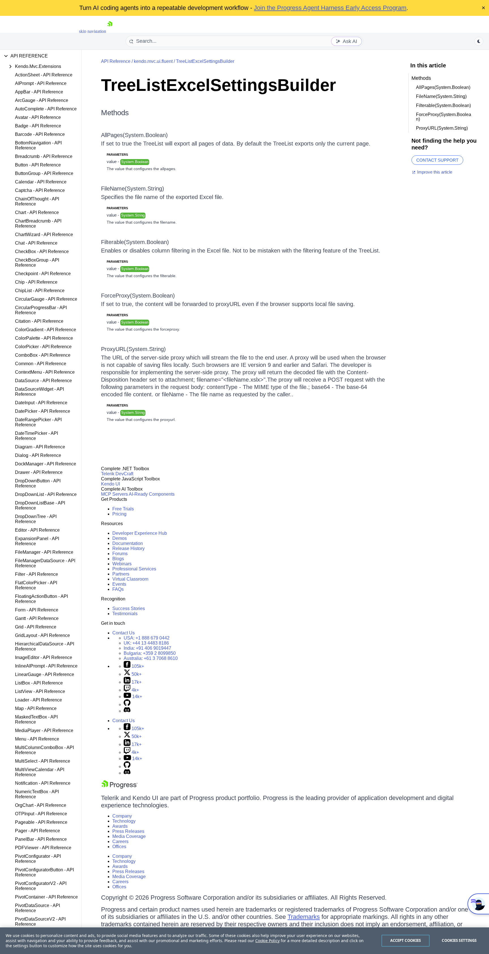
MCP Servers (114, 494)
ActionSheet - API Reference (43, 74)
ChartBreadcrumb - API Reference (38, 223)
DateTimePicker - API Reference (36, 436)
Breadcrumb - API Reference (43, 156)
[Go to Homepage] (109, 31)
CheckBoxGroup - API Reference (37, 263)
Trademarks (304, 916)
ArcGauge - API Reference (41, 100)
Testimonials (125, 613)
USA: (147, 638)
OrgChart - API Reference (40, 805)
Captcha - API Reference (40, 190)
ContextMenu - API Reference (45, 372)
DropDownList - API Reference (46, 494)
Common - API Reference (40, 363)
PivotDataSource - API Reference (37, 908)
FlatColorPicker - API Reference (36, 585)
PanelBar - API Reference (41, 839)
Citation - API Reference (39, 321)
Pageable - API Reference (41, 822)
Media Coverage (129, 836)
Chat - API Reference (36, 243)
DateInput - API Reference (41, 402)
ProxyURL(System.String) (133, 349)
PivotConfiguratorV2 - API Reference (41, 886)
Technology (124, 821)
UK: (146, 643)
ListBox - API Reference (39, 683)
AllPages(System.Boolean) (134, 135)
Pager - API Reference (37, 830)
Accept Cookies (405, 940)
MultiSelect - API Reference (42, 761)
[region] (244, 940)
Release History (128, 548)
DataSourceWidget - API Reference (39, 392)
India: (147, 648)
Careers (120, 841)
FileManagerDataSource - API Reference (45, 563)
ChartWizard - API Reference (44, 234)
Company (122, 816)
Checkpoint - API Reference (43, 273)
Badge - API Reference (38, 125)
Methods (115, 112)
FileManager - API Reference (44, 552)
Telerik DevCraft (117, 473)
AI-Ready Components (152, 494)
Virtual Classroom (130, 579)
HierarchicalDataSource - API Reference (44, 646)
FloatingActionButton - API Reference (41, 599)
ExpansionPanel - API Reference (37, 541)
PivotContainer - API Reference (46, 897)
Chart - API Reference (37, 212)
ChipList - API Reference (40, 290)
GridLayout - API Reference (42, 635)
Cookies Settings (459, 940)
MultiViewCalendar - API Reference (39, 772)
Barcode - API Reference (40, 134)
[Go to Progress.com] (119, 787)
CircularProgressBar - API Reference (41, 310)
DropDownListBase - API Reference (40, 505)
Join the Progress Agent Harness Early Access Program (330, 7)
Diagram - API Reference (40, 446)
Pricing (119, 514)
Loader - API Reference (38, 700)
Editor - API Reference (37, 530)
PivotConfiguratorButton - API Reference (44, 872)
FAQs (118, 589)
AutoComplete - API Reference (46, 108)
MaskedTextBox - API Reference (36, 719)
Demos (119, 538)
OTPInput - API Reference (41, 813)
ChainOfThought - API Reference (37, 201)
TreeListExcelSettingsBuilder (205, 61)
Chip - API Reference (36, 282)
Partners (120, 574)
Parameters (117, 154)
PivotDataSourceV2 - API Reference (40, 922)
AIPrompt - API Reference (41, 83)
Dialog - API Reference (38, 455)
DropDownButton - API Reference (38, 483)
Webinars (122, 563)
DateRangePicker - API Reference (38, 422)
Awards (120, 826)
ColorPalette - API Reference (44, 338)
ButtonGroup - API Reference (44, 173)
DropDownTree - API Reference (36, 519)
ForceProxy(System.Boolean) (138, 295)
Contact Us (123, 632)
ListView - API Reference (40, 691)
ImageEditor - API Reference (43, 657)
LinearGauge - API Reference (44, 674)
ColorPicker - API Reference (43, 346)
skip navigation (92, 31)
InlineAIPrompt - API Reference (46, 666)
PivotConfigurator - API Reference (38, 859)
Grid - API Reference (35, 626)
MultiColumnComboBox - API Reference (44, 750)
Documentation (127, 543)
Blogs (118, 558)
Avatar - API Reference (38, 117)
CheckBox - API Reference (42, 251)
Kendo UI (110, 484)
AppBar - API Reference (39, 91)
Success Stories (128, 608)
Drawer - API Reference (39, 472)
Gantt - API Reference (37, 618)
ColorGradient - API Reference (45, 329)
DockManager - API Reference (45, 463)
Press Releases (128, 831)
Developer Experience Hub (139, 533)
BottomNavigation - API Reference (38, 145)
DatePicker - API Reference (42, 411)
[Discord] (127, 711)
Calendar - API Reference (41, 181)
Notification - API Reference (42, 783)
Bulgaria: (150, 653)
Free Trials (123, 508)
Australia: (151, 658)
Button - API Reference (38, 164)
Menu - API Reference (37, 739)
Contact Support (437, 160)
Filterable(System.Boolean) (135, 242)
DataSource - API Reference (43, 380)
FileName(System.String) (132, 188)
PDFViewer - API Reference (43, 847)
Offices (119, 846)
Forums (120, 553)
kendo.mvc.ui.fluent (153, 61)
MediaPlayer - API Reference (44, 730)
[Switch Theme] (478, 41)
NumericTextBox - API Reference (37, 794)
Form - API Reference (36, 610)
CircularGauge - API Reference (46, 299)
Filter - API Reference (36, 574)
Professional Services (134, 568)
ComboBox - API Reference (42, 355)
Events (119, 584)
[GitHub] (127, 704)
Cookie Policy (267, 940)
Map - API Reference (36, 708)
